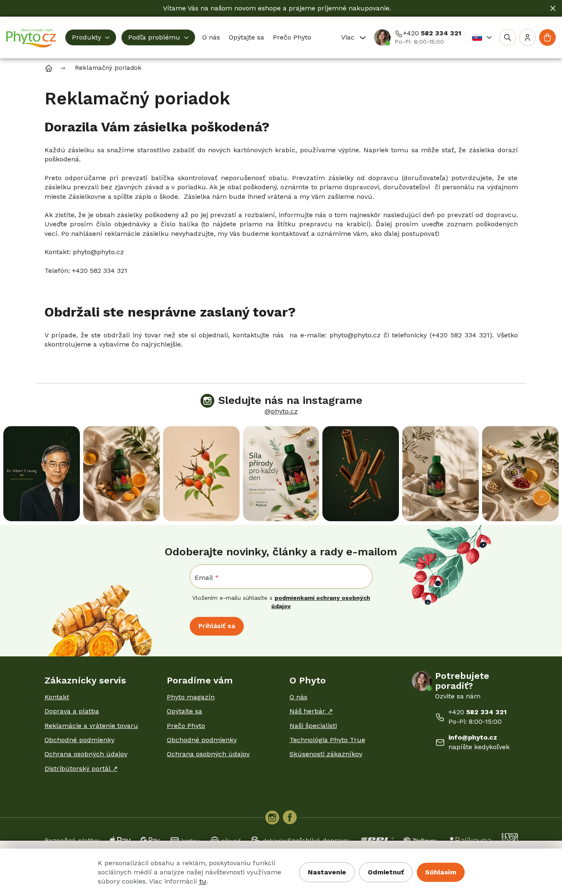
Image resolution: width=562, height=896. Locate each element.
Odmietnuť (386, 872)
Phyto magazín (191, 697)
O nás (298, 697)
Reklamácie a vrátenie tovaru (91, 726)
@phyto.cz (281, 411)
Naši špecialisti (313, 726)
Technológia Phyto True (327, 740)
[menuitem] (90, 37)
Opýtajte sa (184, 711)
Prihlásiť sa (216, 626)
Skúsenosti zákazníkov (326, 754)
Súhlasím (440, 872)
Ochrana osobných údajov (86, 754)
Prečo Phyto (186, 726)
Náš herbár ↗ (311, 711)
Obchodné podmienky (79, 740)
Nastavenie (327, 872)
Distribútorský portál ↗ (81, 768)
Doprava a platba (72, 711)
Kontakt (57, 697)
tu (202, 881)
